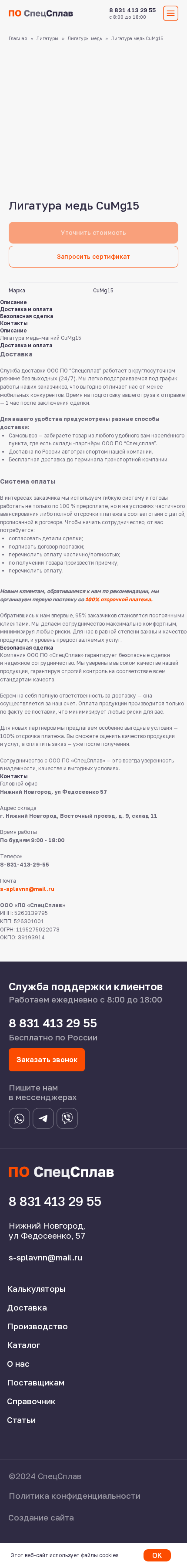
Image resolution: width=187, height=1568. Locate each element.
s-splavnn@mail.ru (27, 889)
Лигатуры (47, 38)
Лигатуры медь (85, 38)
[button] (93, 257)
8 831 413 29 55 (132, 10)
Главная (18, 38)
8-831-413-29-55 (24, 864)
